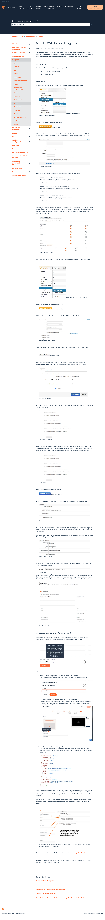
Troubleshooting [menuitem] (20, 117)
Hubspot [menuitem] (17, 84)
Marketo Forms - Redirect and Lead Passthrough (51, 889)
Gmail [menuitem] (16, 74)
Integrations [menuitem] (16, 60)
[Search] (92, 24)
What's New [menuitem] (16, 44)
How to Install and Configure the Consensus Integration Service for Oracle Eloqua (61, 898)
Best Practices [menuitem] (17, 172)
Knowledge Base (17, 36)
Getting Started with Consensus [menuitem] (19, 48)
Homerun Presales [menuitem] (20, 81)
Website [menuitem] (17, 121)
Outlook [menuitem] (17, 96)
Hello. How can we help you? (24, 21)
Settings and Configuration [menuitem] (17, 141)
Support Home (21, 7)
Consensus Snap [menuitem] (18, 56)
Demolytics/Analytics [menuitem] (20, 152)
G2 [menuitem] (15, 70)
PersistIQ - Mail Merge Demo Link (46, 893)
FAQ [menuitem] (13, 137)
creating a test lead (78, 853)
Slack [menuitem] (16, 114)
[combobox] (50, 24)
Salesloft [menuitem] (17, 110)
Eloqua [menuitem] (16, 67)
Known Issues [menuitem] (17, 168)
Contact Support (80, 7)
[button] (29, 44)
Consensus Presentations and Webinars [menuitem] (18, 163)
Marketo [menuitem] (17, 93)
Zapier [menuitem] (16, 124)
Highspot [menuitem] (17, 77)
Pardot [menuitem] (16, 103)
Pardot (40, 36)
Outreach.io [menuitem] (18, 100)
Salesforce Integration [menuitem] (16, 129)
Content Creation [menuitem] (18, 53)
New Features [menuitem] (17, 149)
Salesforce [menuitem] (18, 107)
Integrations (69, 6)
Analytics (59, 6)
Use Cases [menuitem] (15, 145)
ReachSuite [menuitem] (16, 133)
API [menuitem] (15, 63)
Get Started (29, 7)
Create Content (38, 7)
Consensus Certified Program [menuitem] (19, 157)
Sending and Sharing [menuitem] (19, 175)
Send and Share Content (49, 7)
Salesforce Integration (43, 885)
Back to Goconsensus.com (95, 7)
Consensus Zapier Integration (45, 881)
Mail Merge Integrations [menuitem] (18, 88)
